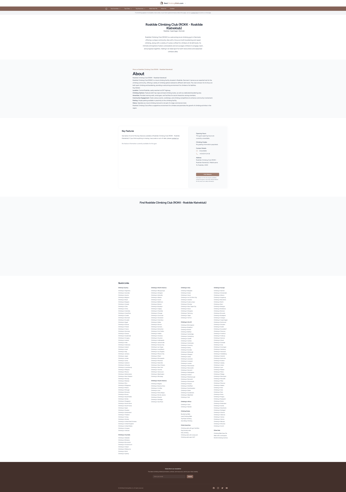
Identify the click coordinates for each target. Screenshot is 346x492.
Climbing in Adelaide (124, 438)
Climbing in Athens (219, 295)
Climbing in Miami (156, 356)
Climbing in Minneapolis (157, 358)
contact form (194, 13)
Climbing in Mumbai (186, 304)
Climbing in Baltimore (157, 302)
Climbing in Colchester (187, 343)
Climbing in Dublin (219, 327)
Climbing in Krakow (219, 360)
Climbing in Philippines (124, 385)
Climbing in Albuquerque (158, 290)
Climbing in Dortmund (220, 322)
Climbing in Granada (219, 342)
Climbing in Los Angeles (157, 351)
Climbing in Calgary (156, 309)
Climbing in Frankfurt (220, 333)
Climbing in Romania (124, 392)
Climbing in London (186, 363)
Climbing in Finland (123, 327)
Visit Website (208, 174)
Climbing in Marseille (219, 378)
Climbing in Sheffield (187, 386)
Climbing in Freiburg (219, 336)
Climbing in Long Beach (157, 349)
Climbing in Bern (218, 304)
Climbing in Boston (156, 304)
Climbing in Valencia (219, 415)
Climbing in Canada (123, 304)
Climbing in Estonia (123, 324)
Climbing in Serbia (123, 399)
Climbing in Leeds (186, 356)
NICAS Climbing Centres (221, 438)
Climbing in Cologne (219, 318)
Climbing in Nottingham (187, 372)
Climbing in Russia (123, 394)
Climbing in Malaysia (123, 369)
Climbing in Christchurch (125, 444)
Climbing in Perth (123, 451)
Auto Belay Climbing (186, 421)
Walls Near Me (153, 8)
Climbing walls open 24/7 (188, 437)
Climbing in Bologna (219, 306)
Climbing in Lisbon (219, 365)
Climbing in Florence (219, 331)
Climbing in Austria (123, 295)
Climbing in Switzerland (124, 412)
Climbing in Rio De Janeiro (158, 395)
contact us (175, 138)
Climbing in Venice (219, 417)
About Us (163, 8)
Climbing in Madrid (219, 369)
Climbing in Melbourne (124, 449)
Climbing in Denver (156, 324)
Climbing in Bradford (186, 327)
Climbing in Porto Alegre (158, 392)
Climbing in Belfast (186, 332)
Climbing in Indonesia (124, 345)
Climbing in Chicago (156, 313)
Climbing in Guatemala (124, 336)
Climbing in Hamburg (220, 349)
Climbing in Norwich (186, 370)
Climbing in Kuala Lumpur (188, 302)
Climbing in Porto (218, 394)
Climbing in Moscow (219, 383)
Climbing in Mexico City (157, 354)
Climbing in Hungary (124, 338)
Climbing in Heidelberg (220, 354)
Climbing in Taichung (187, 313)
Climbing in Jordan (123, 358)
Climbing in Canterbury (187, 336)
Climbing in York (185, 397)
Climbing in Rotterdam (220, 403)
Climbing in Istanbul (186, 299)
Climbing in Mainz (219, 372)
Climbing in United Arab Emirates (127, 421)
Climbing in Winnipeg (157, 376)
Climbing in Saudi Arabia (125, 396)
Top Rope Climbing (186, 418)
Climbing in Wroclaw (219, 424)
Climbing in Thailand (123, 415)
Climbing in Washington (157, 374)
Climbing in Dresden (219, 324)
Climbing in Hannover (220, 351)
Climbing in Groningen (220, 347)
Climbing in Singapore (124, 401)
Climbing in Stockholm (220, 408)
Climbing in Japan (123, 356)
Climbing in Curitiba (156, 388)
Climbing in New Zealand (125, 376)
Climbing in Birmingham (187, 325)
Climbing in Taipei (186, 315)
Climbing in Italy (122, 351)
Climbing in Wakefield (187, 395)
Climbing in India (122, 342)
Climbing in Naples (219, 385)
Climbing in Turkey (123, 417)
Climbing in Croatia (123, 315)
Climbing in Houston (157, 338)
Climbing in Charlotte (157, 311)
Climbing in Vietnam (123, 430)
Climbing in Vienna (219, 419)
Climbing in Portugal (123, 390)
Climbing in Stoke (186, 390)
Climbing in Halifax (156, 333)
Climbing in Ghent (219, 340)
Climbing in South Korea (125, 405)
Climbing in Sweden (123, 410)
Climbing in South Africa (125, 403)
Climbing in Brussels (219, 313)
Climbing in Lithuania (124, 365)
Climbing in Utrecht (219, 412)
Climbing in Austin (156, 299)
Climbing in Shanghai (187, 311)
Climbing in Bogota (156, 383)
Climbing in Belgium (123, 297)
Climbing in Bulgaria (123, 302)
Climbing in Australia (124, 293)
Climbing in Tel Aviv (186, 318)
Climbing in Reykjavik (220, 399)
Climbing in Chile (123, 306)
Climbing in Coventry (187, 345)
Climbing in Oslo (218, 390)
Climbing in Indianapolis (157, 340)
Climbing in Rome (219, 401)
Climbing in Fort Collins (157, 331)
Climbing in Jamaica (123, 354)
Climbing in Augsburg (220, 297)
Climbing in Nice (218, 387)
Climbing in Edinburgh (187, 352)
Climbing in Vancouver (157, 372)
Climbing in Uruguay (123, 428)
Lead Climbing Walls (186, 416)
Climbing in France (123, 329)
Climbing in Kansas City (157, 345)
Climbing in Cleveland (157, 318)
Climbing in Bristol (186, 329)
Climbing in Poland (123, 387)
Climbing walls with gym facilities (190, 428)
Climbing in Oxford (186, 374)
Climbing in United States (125, 426)
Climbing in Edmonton (157, 329)
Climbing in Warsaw (219, 421)
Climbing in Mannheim (220, 376)
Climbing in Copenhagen (221, 320)
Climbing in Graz (218, 345)
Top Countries (115, 8)
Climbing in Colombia (124, 311)
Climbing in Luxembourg (125, 367)
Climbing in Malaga (219, 374)
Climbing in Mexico (123, 372)
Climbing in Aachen (219, 290)
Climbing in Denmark (124, 318)
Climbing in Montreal (157, 360)
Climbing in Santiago (157, 399)
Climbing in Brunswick (124, 442)
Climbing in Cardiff (186, 338)
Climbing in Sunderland (187, 392)
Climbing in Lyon (218, 367)
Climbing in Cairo (185, 404)
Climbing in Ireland (123, 347)
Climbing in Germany (124, 331)
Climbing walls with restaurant (189, 435)
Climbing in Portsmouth (187, 381)
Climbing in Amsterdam (220, 293)
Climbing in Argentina (124, 290)
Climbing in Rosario (156, 397)
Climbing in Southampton (188, 388)
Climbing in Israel (123, 349)
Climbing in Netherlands (125, 374)
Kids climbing (184, 432)
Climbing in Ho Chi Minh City (189, 297)
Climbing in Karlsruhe (220, 358)
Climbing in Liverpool (187, 361)
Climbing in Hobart (123, 447)
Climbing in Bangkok (186, 290)
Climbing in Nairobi (186, 407)
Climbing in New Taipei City (188, 306)
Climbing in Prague (219, 396)
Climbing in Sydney (123, 453)
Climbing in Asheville (157, 295)
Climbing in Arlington (157, 293)
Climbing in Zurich (219, 426)
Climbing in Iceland (123, 340)
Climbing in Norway (123, 378)
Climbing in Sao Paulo (157, 402)
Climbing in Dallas (156, 322)
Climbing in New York (157, 367)
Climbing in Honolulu (157, 336)
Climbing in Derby (186, 347)
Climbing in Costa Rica (124, 313)
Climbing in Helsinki (219, 356)
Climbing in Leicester (187, 359)
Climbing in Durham (156, 327)
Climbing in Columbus (157, 320)
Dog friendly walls (186, 430)
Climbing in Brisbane (124, 440)
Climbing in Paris (218, 392)
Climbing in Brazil (123, 299)
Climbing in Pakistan (123, 381)
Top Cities (127, 8)
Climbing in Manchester (187, 365)
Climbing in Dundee (186, 350)
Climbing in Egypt (123, 322)
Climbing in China (123, 309)
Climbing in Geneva (219, 338)
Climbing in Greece (123, 333)
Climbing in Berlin (219, 302)
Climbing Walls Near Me (220, 433)
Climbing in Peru (122, 383)
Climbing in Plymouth (187, 379)
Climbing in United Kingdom (126, 424)
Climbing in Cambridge (187, 334)
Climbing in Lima (155, 390)
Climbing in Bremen (219, 311)
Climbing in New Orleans (158, 365)
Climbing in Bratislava (220, 309)
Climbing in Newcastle (187, 368)
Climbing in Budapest (220, 315)
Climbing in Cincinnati (157, 315)
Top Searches (139, 8)
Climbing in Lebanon (124, 363)
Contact (172, 8)
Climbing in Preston (186, 383)
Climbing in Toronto (156, 369)
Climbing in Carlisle (186, 341)
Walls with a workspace (220, 435)
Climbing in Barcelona (220, 299)
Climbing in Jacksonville (157, 342)
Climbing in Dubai (186, 293)
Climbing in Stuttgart (219, 410)
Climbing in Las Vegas (157, 347)
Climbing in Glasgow (186, 354)
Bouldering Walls (185, 414)
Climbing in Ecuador (123, 320)
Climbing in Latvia (123, 360)
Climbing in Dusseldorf (220, 329)
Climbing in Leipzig (219, 363)
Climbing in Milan (218, 381)
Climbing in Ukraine (123, 419)
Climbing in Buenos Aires (158, 386)
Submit (190, 476)
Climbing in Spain (123, 408)
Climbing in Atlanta (156, 297)
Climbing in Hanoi (186, 295)
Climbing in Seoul (186, 309)
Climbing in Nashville (157, 363)
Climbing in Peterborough (188, 377)
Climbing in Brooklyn (157, 306)
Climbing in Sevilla (219, 405)
